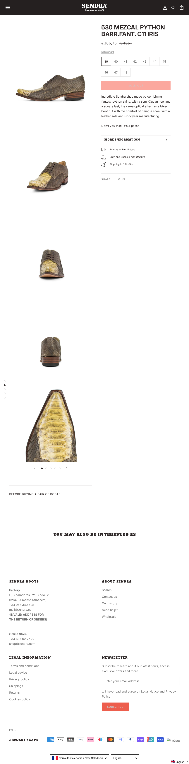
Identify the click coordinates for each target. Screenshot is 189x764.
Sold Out (135, 85)
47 (116, 72)
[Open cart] (181, 7)
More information (122, 139)
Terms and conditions (24, 666)
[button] (180, 761)
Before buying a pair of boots (35, 494)
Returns (14, 692)
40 (116, 61)
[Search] (173, 7)
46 (106, 72)
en (11, 730)
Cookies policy (19, 699)
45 (164, 61)
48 (125, 72)
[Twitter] (119, 179)
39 (106, 61)
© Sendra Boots (23, 740)
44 (154, 61)
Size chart (107, 51)
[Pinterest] (124, 179)
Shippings (16, 686)
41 (125, 61)
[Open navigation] (8, 7)
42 (135, 61)
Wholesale (109, 616)
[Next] (66, 468)
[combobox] (79, 758)
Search (106, 590)
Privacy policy (19, 679)
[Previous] (34, 468)
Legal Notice (150, 691)
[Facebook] (114, 179)
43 (145, 61)
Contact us (109, 596)
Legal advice (18, 672)
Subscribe (115, 706)
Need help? (110, 610)
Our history (109, 603)
